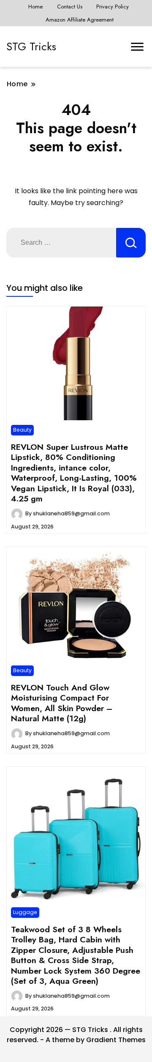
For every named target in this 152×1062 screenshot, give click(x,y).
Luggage (25, 912)
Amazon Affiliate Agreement (80, 20)
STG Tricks (31, 46)
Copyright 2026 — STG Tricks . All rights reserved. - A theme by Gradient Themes (76, 1035)
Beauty (22, 429)
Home (35, 7)
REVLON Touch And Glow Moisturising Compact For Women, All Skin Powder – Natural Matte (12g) (61, 703)
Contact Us (69, 7)
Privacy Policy (112, 7)
